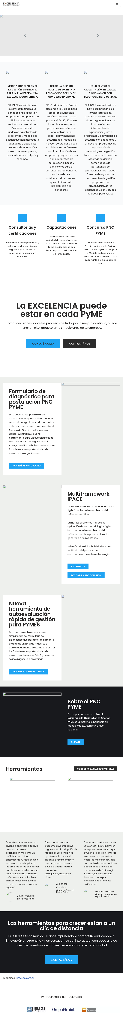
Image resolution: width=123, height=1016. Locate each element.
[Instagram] (116, 980)
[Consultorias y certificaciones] (22, 218)
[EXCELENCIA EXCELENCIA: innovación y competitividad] (11, 4)
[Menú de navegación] (117, 4)
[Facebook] (106, 980)
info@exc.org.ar (25, 978)
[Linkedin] (85, 980)
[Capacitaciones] (61, 218)
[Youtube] (95, 980)
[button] (61, 35)
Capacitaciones (61, 227)
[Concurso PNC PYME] (100, 218)
